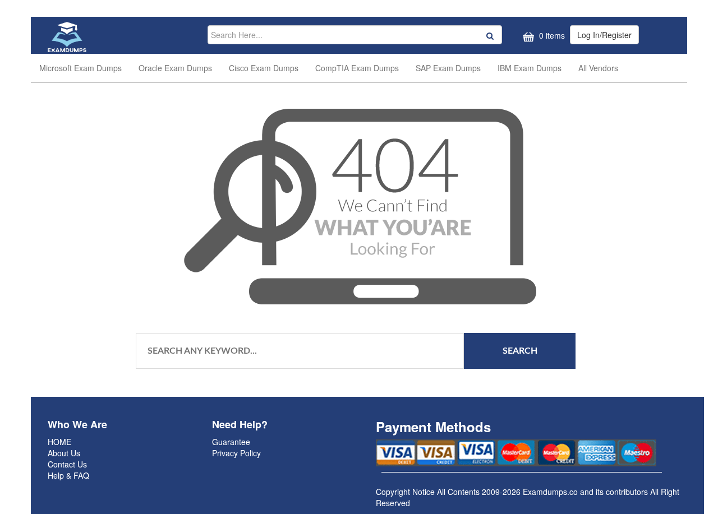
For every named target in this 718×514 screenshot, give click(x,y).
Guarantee (231, 441)
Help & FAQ (68, 475)
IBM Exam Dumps (529, 67)
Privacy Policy (236, 453)
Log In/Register (604, 34)
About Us (64, 453)
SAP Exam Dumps (448, 67)
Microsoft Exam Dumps (80, 67)
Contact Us (67, 464)
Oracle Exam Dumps (175, 67)
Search (520, 350)
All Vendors (598, 67)
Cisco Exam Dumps (263, 67)
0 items (551, 35)
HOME (59, 441)
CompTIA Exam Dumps (357, 67)
